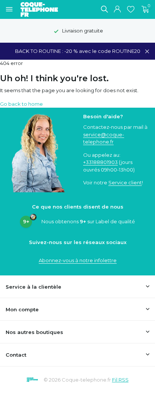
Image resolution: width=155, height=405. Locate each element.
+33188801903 (100, 162)
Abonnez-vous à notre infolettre (78, 260)
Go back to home (21, 104)
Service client (125, 182)
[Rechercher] (104, 9)
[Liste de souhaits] (131, 9)
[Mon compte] (117, 9)
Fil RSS (120, 380)
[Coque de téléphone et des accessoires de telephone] (42, 9)
